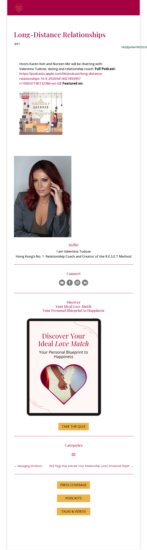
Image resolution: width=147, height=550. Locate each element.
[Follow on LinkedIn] (85, 283)
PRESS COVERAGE (73, 485)
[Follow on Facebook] (70, 283)
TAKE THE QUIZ (74, 426)
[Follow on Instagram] (77, 283)
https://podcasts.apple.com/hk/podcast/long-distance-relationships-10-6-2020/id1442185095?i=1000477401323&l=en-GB (61, 78)
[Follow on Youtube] (62, 283)
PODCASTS (73, 498)
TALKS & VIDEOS (73, 511)
